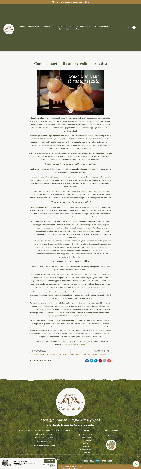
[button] (136, 464)
